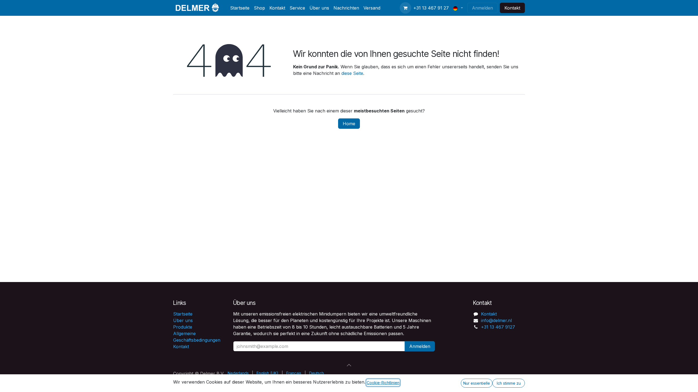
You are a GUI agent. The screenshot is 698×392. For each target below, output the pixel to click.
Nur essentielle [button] (476, 383)
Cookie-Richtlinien (383, 382)
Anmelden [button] (419, 346)
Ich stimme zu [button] (509, 383)
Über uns (183, 320)
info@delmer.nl (496, 320)
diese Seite (352, 73)
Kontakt (512, 8)
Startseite (182, 314)
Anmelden (482, 8)
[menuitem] (240, 7)
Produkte (182, 327)
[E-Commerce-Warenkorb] (405, 8)
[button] (349, 365)
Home (349, 123)
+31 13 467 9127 (498, 327)
